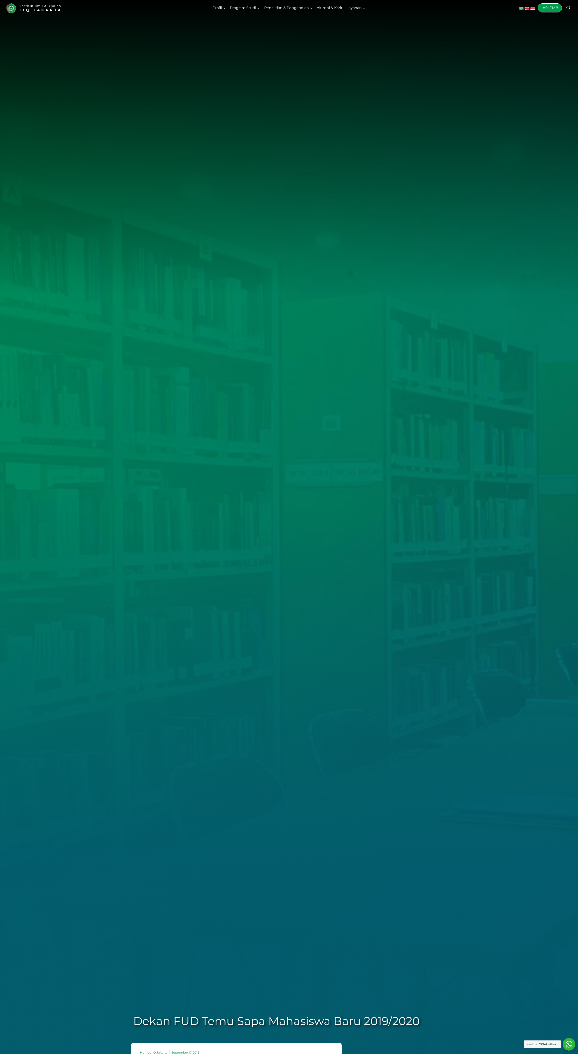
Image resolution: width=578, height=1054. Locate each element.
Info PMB (550, 8)
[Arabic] (521, 9)
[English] (527, 9)
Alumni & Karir (329, 8)
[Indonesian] (533, 9)
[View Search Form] (568, 8)
